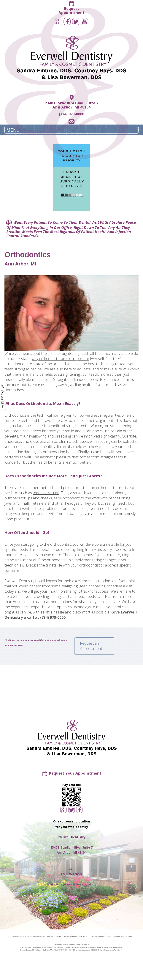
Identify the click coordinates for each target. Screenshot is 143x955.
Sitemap (128, 936)
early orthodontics (69, 498)
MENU (13, 129)
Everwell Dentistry (39, 936)
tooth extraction (46, 492)
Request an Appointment (91, 646)
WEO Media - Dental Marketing (64, 936)
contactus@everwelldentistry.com (71, 884)
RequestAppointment (71, 10)
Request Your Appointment (75, 773)
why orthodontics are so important (60, 358)
